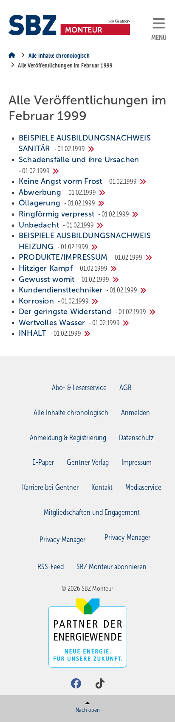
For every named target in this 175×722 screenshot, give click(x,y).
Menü (159, 37)
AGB (125, 387)
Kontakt (102, 487)
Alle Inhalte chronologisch (71, 412)
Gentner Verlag (88, 462)
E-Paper (43, 462)
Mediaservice (143, 487)
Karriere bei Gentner (50, 487)
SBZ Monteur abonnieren (111, 566)
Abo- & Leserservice (79, 387)
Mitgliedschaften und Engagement (92, 512)
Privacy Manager (127, 537)
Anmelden (135, 412)
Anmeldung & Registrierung (68, 437)
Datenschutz (136, 437)
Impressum (136, 462)
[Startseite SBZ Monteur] (69, 25)
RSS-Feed (50, 566)
